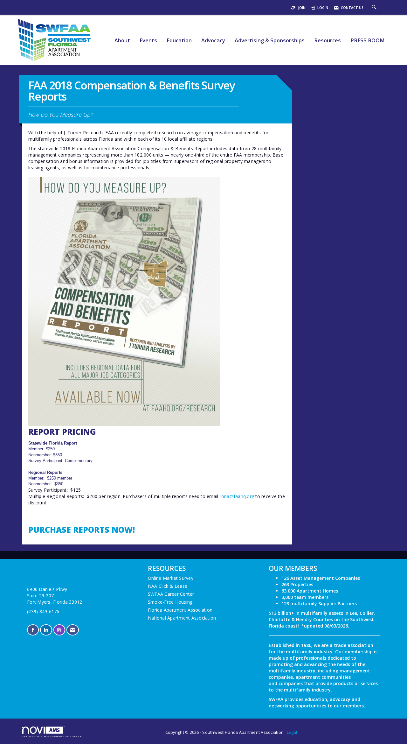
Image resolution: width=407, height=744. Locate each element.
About (122, 40)
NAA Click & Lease (167, 586)
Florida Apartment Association (180, 610)
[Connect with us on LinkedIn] (46, 629)
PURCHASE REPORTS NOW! (81, 529)
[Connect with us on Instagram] (59, 629)
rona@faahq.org (237, 496)
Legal (292, 732)
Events (148, 40)
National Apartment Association (182, 618)
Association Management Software (52, 736)
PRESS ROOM (367, 40)
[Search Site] (374, 7)
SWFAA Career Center (171, 594)
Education (179, 40)
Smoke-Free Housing (170, 602)
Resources (327, 40)
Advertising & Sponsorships (270, 40)
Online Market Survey (170, 578)
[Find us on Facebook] (33, 629)
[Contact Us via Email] (72, 629)
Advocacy (213, 40)
